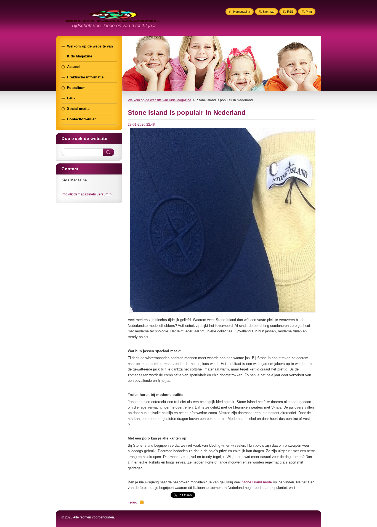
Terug (132, 502)
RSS (290, 11)
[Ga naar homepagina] (113, 19)
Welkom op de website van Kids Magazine (159, 100)
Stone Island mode (257, 482)
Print (309, 11)
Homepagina (241, 11)
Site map (268, 11)
